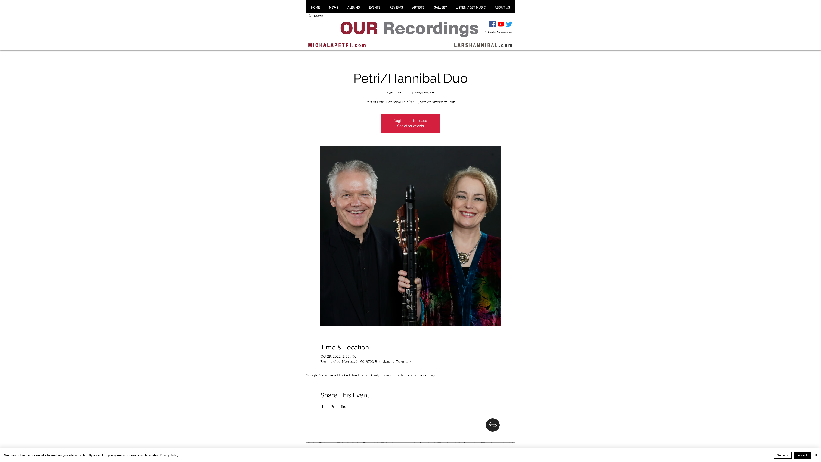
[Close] (815, 455)
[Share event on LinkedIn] (343, 406)
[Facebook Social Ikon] (492, 24)
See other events (410, 126)
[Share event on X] (333, 406)
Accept (802, 455)
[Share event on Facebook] (322, 406)
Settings (782, 455)
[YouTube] (501, 24)
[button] (333, 7)
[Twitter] (509, 24)
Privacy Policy (169, 455)
